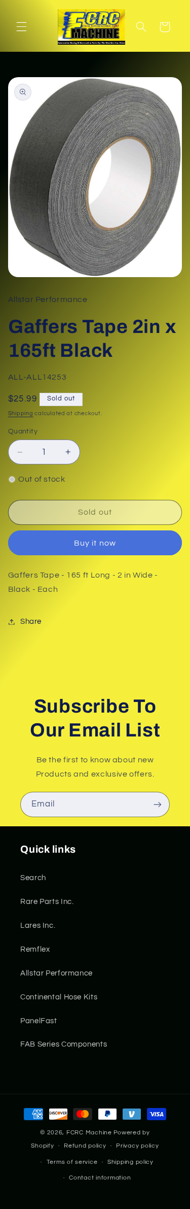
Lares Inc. (37, 925)
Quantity (22, 431)
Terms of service (72, 1162)
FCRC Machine (89, 1132)
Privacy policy (137, 1146)
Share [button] (31, 621)
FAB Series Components (63, 1044)
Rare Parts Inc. (46, 901)
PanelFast (38, 1021)
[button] (21, 27)
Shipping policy (130, 1162)
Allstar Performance (56, 973)
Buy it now (95, 543)
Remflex (35, 949)
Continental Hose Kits (58, 997)
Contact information (100, 1178)
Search (33, 878)
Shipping (20, 413)
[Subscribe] (157, 804)
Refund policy (85, 1146)
